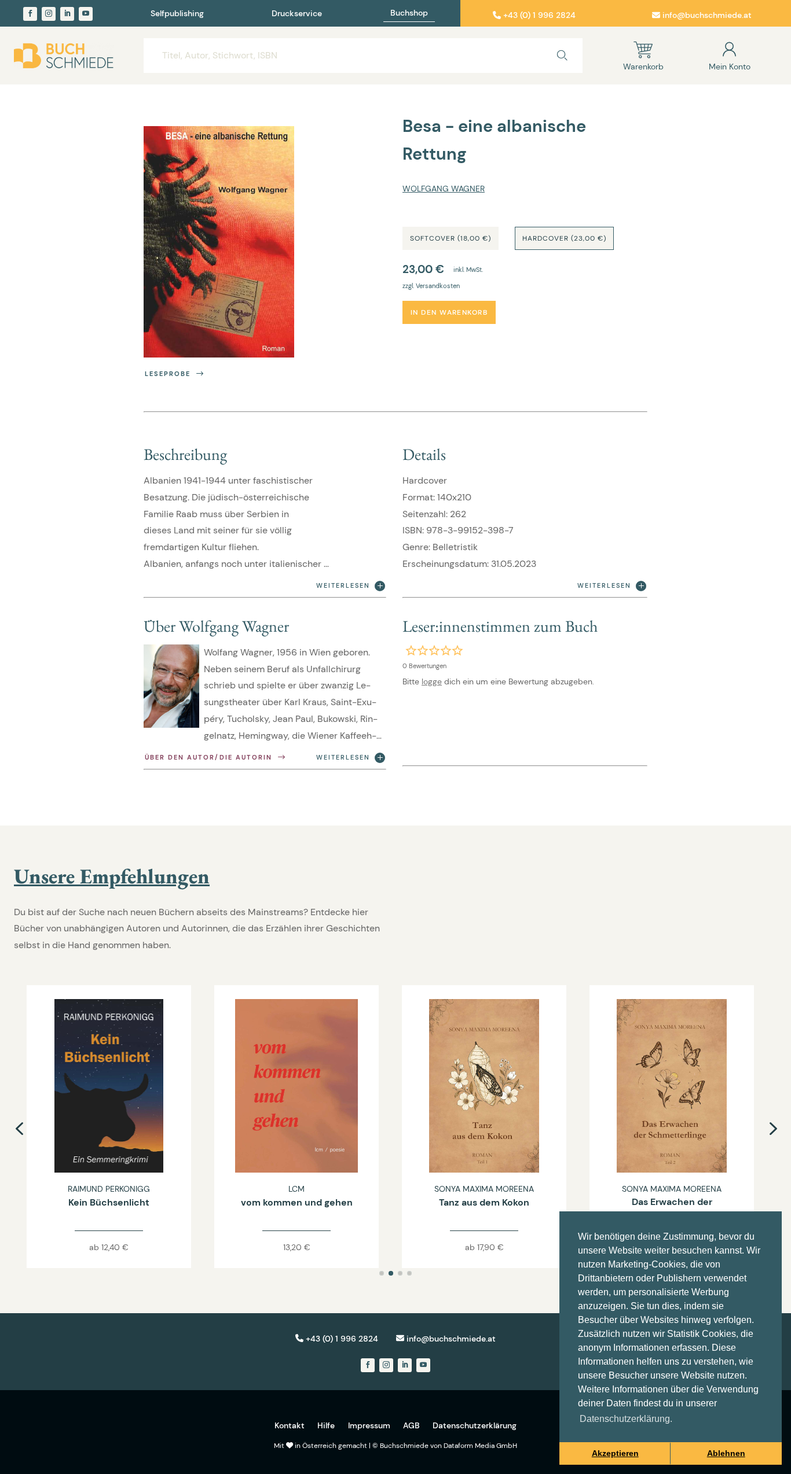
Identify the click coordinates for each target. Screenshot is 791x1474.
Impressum (369, 1425)
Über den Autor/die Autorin (208, 757)
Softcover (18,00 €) (450, 238)
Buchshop (409, 13)
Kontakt (289, 1425)
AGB (411, 1425)
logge (432, 681)
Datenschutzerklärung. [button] (626, 1419)
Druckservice (297, 14)
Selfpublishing (177, 14)
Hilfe (326, 1425)
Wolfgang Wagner (443, 188)
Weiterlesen (343, 585)
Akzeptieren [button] (615, 1453)
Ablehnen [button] (726, 1453)
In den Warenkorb (449, 312)
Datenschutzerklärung (475, 1425)
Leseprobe (168, 374)
